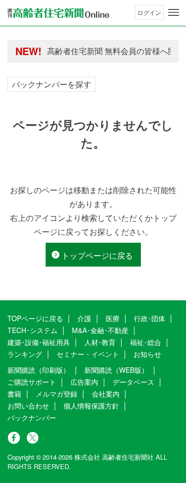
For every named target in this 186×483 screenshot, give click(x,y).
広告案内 (84, 382)
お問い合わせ (28, 406)
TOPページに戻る (35, 318)
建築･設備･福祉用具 (38, 342)
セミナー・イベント (88, 354)
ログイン (149, 12)
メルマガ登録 (56, 394)
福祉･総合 (145, 342)
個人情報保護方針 (91, 406)
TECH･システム (32, 330)
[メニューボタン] (174, 12)
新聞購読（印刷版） (38, 370)
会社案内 (106, 394)
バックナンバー (31, 417)
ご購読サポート (31, 382)
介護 (84, 318)
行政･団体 (149, 318)
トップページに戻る (97, 255)
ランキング (24, 354)
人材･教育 (100, 342)
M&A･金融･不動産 (100, 330)
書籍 (14, 394)
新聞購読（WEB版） (116, 370)
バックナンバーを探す (51, 84)
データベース (133, 382)
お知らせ (147, 354)
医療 (113, 318)
